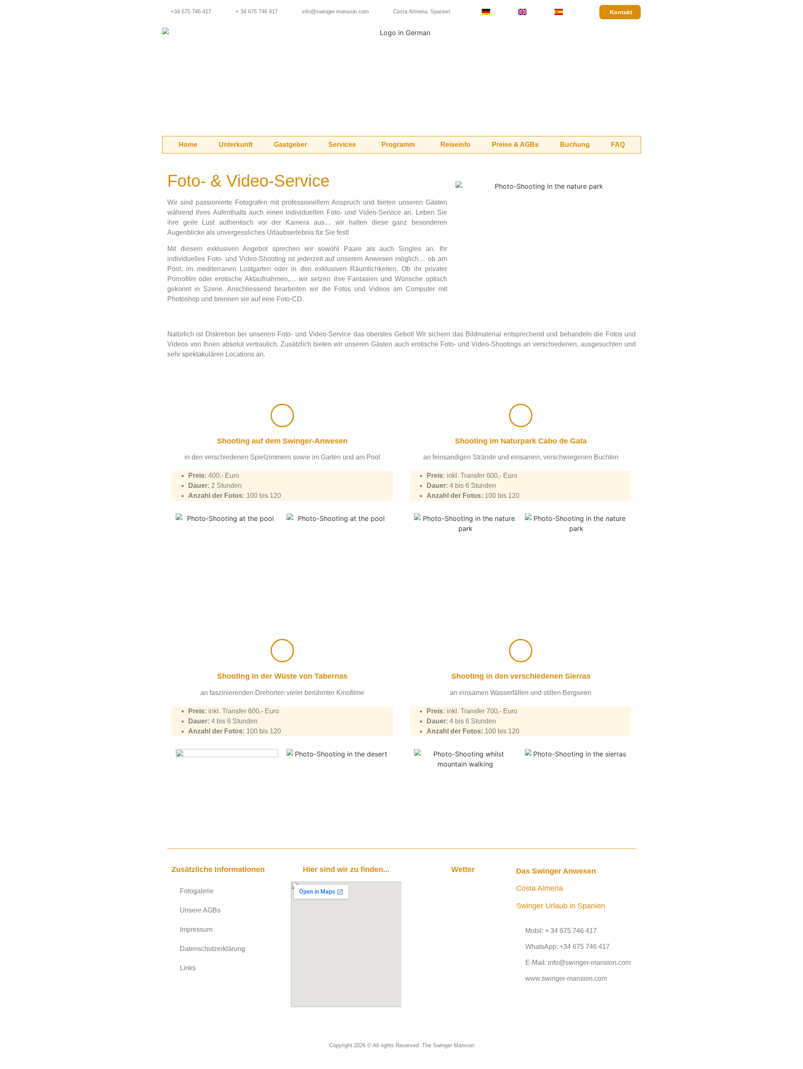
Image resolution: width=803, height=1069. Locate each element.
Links (188, 968)
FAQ (618, 144)
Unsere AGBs (200, 910)
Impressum (196, 929)
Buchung (575, 144)
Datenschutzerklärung (212, 948)
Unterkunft (236, 144)
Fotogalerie (197, 891)
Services (342, 144)
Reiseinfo (455, 144)
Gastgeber (290, 144)
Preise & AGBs (515, 144)
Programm (398, 144)
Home (188, 144)
